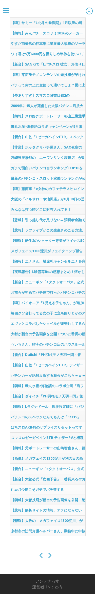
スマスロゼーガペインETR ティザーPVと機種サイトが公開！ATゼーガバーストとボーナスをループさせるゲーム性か (47, 439)
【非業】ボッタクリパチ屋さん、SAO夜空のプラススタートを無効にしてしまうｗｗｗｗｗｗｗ (48, 148)
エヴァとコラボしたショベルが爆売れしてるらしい (48, 325)
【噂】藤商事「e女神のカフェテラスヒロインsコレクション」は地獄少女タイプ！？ (47, 190)
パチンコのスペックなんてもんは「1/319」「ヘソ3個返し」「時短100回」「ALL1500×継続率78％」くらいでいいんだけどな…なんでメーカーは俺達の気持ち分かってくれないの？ (48, 418)
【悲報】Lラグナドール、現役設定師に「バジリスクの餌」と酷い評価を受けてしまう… (47, 408)
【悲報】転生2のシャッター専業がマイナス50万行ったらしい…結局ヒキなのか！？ (47, 242)
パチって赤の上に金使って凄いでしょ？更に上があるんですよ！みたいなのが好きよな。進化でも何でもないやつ (48, 86)
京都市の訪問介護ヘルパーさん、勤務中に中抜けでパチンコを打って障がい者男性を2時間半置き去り (48, 532)
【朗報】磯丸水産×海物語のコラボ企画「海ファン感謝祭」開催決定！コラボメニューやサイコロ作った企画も (48, 387)
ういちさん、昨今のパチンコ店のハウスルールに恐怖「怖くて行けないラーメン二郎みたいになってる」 (48, 345)
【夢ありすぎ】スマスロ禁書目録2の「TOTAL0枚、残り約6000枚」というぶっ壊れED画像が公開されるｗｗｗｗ (47, 96)
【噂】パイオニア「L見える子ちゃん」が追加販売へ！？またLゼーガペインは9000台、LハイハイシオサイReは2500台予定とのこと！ (47, 304)
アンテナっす (47, 581)
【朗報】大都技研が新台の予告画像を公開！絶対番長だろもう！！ (48, 501)
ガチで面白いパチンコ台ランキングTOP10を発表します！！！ (47, 169)
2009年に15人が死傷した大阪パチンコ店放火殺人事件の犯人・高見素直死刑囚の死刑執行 (47, 107)
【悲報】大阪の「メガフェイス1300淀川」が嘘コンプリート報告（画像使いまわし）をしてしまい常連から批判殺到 (48, 522)
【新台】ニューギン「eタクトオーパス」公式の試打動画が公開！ (47, 283)
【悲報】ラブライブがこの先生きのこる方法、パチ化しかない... (48, 231)
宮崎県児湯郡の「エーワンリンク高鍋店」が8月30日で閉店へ (47, 159)
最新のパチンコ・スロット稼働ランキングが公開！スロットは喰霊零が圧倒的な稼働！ (48, 179)
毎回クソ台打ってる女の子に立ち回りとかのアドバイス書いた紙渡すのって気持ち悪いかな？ (48, 314)
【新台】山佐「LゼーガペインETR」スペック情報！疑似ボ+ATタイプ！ (47, 138)
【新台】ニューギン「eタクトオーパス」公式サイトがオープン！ (47, 470)
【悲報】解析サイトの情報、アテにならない (46, 510)
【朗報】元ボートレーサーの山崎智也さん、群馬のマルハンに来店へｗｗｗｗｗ (48, 449)
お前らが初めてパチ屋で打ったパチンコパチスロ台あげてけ (48, 294)
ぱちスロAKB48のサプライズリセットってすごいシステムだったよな (46, 428)
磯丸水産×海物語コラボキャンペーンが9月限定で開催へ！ (46, 128)
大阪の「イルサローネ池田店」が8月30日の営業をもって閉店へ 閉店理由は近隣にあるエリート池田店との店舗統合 (48, 200)
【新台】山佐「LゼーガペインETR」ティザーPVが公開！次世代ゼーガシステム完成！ (47, 366)
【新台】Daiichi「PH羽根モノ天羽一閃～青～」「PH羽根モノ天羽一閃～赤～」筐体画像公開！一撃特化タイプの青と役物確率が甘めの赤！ (48, 356)
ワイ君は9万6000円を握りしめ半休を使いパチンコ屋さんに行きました (48, 55)
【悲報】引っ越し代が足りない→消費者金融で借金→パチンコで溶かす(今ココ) (48, 221)
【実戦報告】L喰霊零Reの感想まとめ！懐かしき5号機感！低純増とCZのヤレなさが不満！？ (48, 273)
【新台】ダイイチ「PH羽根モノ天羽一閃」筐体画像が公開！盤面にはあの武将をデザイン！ (48, 397)
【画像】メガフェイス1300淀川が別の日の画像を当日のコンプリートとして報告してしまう (48, 459)
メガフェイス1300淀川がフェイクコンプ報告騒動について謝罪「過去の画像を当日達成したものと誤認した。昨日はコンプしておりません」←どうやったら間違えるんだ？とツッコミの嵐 (48, 252)
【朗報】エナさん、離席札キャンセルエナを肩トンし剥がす (48, 262)
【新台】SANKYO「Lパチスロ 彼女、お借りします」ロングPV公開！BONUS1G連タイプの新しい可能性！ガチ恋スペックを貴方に (48, 65)
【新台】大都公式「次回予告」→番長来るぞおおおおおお (48, 480)
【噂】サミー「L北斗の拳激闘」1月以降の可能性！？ (46, 24)
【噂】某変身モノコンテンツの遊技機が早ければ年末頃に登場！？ (48, 76)
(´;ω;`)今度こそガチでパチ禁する (37, 489)
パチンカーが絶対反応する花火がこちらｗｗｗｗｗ (48, 376)
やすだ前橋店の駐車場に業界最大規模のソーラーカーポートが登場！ (48, 45)
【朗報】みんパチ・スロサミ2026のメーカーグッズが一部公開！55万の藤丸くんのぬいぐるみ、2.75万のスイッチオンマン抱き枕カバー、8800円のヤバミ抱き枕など (47, 34)
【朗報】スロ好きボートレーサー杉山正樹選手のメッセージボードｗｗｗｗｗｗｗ (48, 117)
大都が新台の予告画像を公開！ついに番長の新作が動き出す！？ (48, 335)
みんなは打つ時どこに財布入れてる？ (41, 209)
